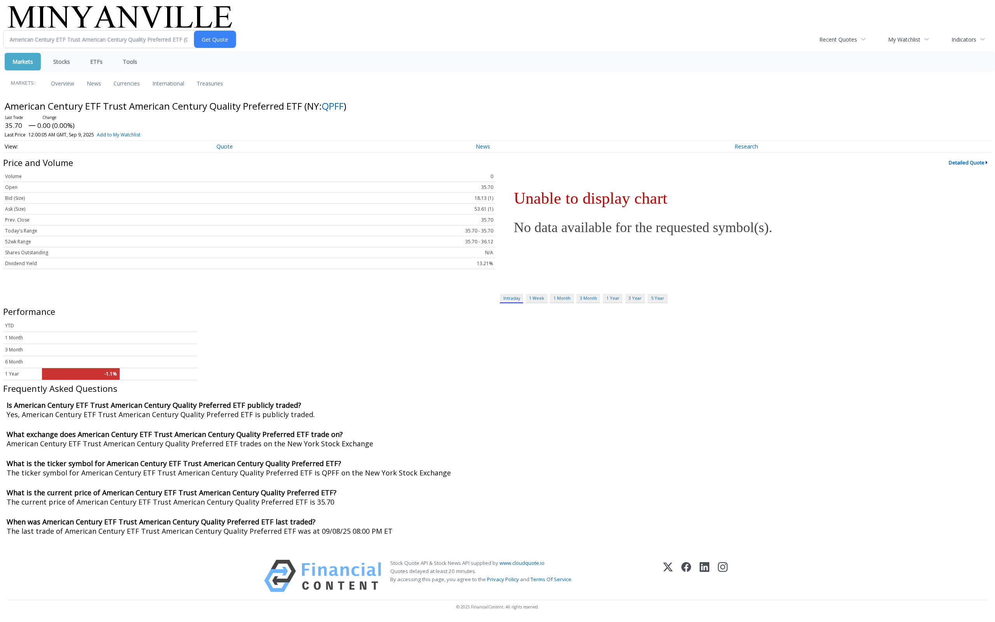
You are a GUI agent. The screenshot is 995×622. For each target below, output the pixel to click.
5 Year (657, 298)
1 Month (562, 298)
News (94, 83)
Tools (130, 61)
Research (746, 146)
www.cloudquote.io (522, 562)
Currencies (126, 83)
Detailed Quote (967, 162)
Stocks (61, 61)
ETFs (96, 61)
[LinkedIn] (704, 576)
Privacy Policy (503, 579)
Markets (22, 61)
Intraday (511, 298)
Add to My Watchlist (118, 134)
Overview (62, 83)
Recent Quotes (838, 39)
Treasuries (210, 83)
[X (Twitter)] (668, 576)
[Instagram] (723, 576)
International (168, 83)
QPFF (333, 106)
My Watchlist (904, 39)
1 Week (536, 298)
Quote (224, 146)
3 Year (635, 298)
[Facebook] (686, 576)
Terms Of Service (551, 579)
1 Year (613, 298)
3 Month (588, 298)
